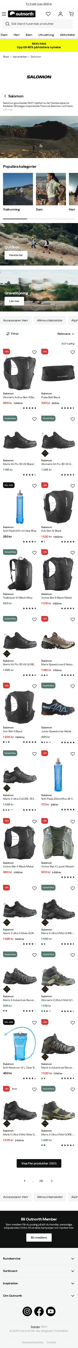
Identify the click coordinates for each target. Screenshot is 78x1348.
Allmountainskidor (50, 320)
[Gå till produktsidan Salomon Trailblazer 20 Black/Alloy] (20, 574)
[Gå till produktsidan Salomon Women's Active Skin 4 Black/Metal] (20, 373)
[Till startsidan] (22, 13)
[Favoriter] (48, 14)
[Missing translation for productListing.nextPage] (51, 1181)
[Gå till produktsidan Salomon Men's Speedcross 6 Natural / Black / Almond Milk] (58, 641)
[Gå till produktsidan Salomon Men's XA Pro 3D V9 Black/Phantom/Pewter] (20, 440)
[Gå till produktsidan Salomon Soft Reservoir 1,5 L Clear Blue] (20, 1044)
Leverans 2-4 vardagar (39, 7)
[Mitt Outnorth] (60, 14)
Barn (29, 34)
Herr (17, 34)
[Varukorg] (71, 14)
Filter (15, 333)
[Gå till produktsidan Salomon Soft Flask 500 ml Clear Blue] (20, 507)
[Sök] (5, 23)
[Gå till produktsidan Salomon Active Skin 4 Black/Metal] (20, 843)
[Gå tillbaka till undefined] (5, 96)
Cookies (51, 1342)
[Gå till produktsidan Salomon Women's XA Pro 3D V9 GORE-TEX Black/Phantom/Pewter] (58, 440)
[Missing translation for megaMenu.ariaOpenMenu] (4, 14)
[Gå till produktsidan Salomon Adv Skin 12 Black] (58, 507)
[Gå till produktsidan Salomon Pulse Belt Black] (58, 373)
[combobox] (37, 23)
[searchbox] (41, 24)
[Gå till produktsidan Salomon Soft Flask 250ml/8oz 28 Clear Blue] (58, 775)
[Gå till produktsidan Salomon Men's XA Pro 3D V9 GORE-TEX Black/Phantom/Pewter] (20, 641)
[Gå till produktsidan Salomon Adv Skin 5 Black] (20, 707)
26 (41, 1181)
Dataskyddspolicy (32, 1342)
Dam (4, 34)
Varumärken (20, 56)
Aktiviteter (67, 34)
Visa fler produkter (39, 1163)
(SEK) (39, 1326)
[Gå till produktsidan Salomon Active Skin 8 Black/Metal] (58, 574)
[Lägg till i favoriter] (34, 352)
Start (6, 56)
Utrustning (46, 34)
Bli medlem (39, 1237)
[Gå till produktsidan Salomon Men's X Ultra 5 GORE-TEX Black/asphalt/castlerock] (20, 775)
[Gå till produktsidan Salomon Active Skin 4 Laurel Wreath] (58, 843)
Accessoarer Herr (15, 320)
